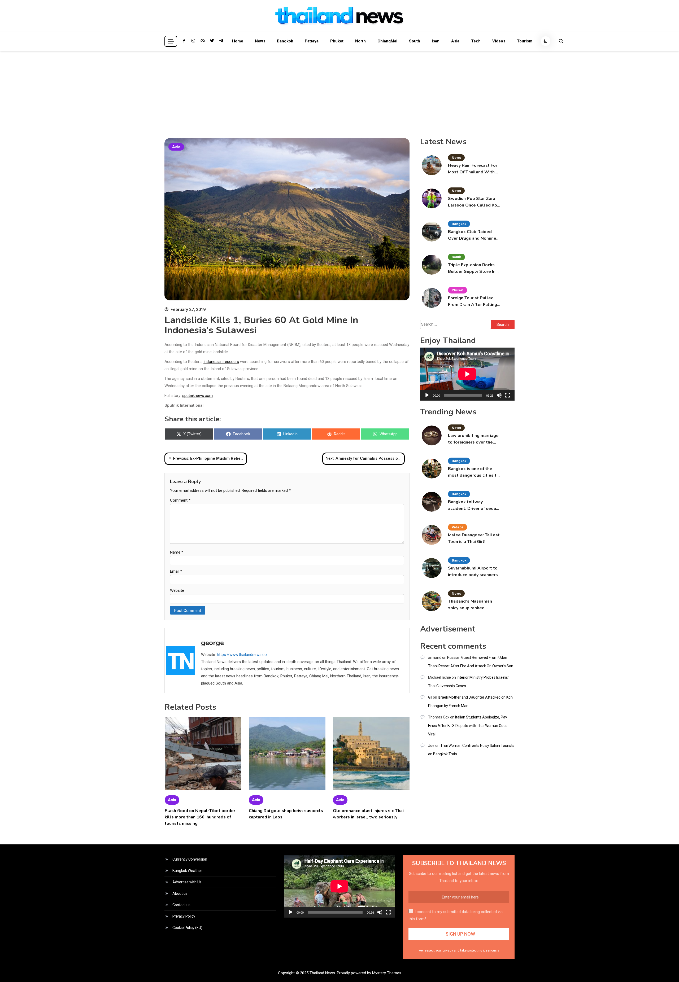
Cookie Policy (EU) (187, 928)
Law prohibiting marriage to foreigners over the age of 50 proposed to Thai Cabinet (473, 439)
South (414, 41)
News (260, 41)
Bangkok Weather (187, 871)
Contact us (181, 905)
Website (177, 590)
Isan (435, 41)
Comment (180, 500)
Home (237, 41)
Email (176, 571)
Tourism (524, 41)
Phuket (336, 41)
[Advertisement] (339, 90)
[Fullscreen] (507, 395)
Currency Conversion (189, 859)
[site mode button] (545, 41)
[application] (467, 374)
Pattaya (312, 41)
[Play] (427, 395)
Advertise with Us (187, 882)
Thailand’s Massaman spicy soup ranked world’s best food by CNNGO (470, 604)
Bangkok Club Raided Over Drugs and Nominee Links (473, 235)
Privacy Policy (183, 916)
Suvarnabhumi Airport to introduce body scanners (473, 571)
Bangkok (285, 41)
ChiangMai (387, 41)
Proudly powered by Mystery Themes (369, 973)
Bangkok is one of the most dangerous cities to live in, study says (473, 472)
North (360, 41)
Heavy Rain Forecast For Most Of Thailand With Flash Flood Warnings (472, 169)
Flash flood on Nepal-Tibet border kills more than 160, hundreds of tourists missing (200, 817)
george (212, 642)
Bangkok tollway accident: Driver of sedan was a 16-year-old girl (473, 505)
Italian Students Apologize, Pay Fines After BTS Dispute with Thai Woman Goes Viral (467, 725)
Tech (476, 41)
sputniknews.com (197, 395)
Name (176, 552)
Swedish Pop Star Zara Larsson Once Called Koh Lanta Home (473, 202)
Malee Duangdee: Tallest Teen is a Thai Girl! (474, 538)
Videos (498, 41)
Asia (455, 41)
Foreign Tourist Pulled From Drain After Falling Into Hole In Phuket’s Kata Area (472, 301)
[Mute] (499, 395)
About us (180, 893)
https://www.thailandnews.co (242, 654)
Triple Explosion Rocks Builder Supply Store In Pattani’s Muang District (472, 268)
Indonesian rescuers (221, 361)
